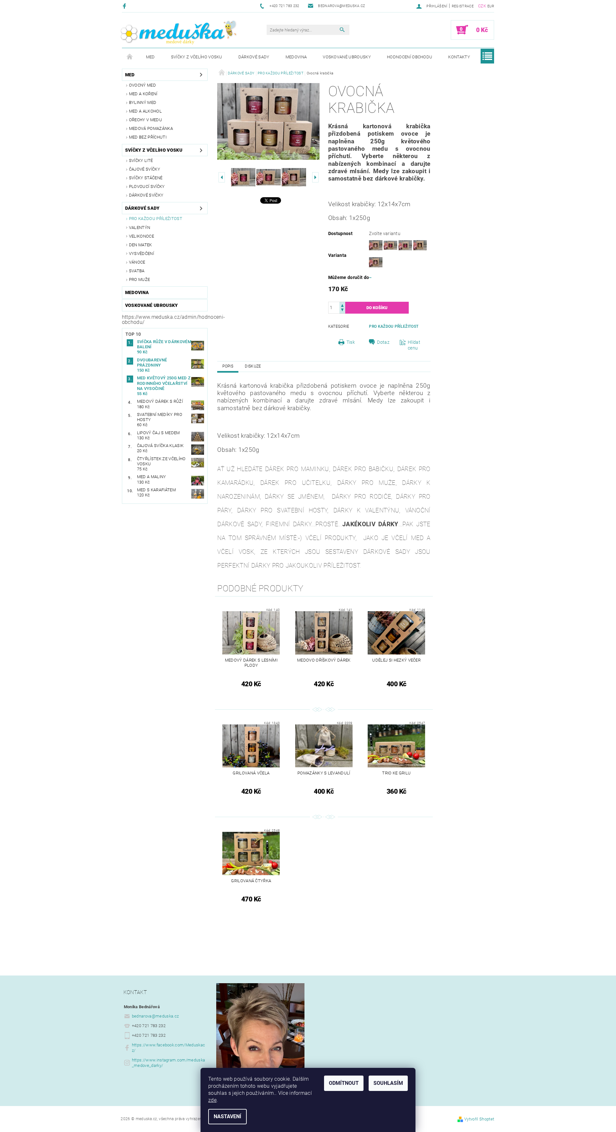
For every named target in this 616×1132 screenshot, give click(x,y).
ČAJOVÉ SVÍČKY (144, 169)
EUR (490, 6)
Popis (227, 366)
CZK (482, 6)
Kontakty (459, 57)
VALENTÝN (139, 227)
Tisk (350, 342)
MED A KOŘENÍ (143, 93)
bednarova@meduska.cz (155, 1016)
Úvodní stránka (130, 57)
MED (150, 57)
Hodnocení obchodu (409, 57)
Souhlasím (388, 1083)
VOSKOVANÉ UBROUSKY (347, 57)
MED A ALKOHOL (145, 111)
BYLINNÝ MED (143, 102)
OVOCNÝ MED (142, 85)
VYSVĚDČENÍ (141, 253)
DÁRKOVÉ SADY (254, 57)
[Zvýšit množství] (342, 305)
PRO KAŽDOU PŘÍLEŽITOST (155, 218)
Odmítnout (344, 1083)
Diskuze (253, 366)
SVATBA (137, 270)
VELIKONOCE (141, 236)
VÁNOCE (137, 262)
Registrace (463, 6)
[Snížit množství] (342, 311)
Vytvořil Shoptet (479, 1119)
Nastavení (227, 1116)
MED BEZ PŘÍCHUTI (148, 137)
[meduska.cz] (178, 32)
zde (212, 1100)
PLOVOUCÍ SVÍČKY (147, 186)
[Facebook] (125, 6)
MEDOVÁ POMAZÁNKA (151, 128)
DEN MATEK (140, 244)
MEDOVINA (296, 57)
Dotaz (383, 342)
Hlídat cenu (414, 345)
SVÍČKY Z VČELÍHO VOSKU (196, 57)
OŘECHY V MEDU (145, 119)
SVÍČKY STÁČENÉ (145, 177)
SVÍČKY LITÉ (141, 160)
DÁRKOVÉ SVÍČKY (146, 195)
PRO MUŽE (139, 279)
